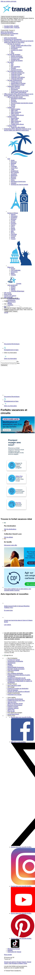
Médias (9, 664)
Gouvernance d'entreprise (15, 661)
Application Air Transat (14, 952)
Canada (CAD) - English (11, 26)
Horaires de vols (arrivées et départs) (18, 691)
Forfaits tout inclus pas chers (16, 700)
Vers (18, 363)
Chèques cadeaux (13, 708)
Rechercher (4, 365)
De (18, 361)
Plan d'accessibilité (13, 670)
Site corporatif (8, 297)
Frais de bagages (12, 690)
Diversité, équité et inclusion (15, 669)
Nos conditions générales (15, 673)
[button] (6, 301)
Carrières (10, 666)
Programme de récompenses (9, 33)
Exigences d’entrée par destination (17, 688)
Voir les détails (8, 537)
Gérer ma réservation (7, 32)
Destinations (17, 129)
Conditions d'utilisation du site (16, 678)
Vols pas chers (11, 702)
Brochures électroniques (14, 705)
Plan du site (11, 711)
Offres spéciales (18, 94)
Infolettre (10, 950)
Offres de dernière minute (15, 703)
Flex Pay (18, 503)
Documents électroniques (15, 699)
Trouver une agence (10, 295)
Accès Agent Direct (13, 714)
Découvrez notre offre (10, 545)
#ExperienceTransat (13, 948)
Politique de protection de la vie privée (18, 679)
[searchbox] (12, 306)
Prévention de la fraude (14, 694)
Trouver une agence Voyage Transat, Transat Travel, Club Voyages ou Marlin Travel (17, 962)
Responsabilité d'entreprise (15, 667)
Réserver (18, 41)
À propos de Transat (13, 659)
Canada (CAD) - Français (11, 27)
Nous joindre (8, 294)
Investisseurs (11, 663)
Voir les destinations (10, 529)
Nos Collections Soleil (14, 685)
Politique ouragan (12, 706)
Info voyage (7, 292)
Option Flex (18, 476)
